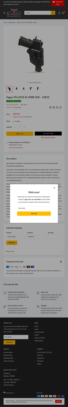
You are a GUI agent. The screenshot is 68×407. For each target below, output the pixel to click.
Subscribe (34, 213)
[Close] (54, 187)
